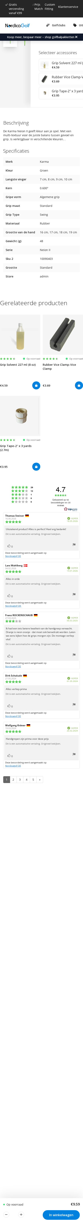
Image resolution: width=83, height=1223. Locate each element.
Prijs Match (38, 7)
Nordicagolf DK (13, 605)
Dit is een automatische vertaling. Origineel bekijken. (33, 534)
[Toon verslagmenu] (74, 545)
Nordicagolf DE (13, 556)
